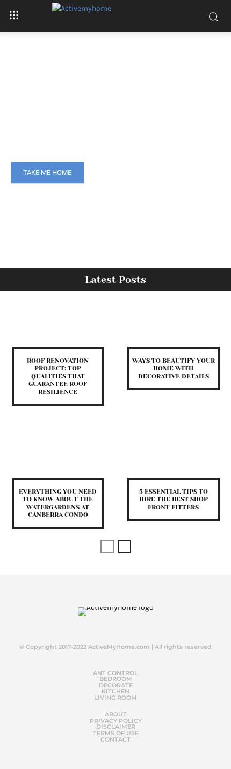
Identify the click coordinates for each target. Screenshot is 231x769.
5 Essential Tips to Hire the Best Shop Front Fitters (173, 499)
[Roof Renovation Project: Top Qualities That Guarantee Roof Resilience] (58, 325)
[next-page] (124, 546)
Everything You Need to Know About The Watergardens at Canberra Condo (58, 503)
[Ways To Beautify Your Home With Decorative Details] (173, 325)
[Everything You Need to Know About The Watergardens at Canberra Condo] (58, 456)
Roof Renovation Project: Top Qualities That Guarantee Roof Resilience (58, 376)
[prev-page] (107, 546)
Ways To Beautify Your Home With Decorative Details (173, 368)
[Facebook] (90, 624)
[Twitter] (112, 624)
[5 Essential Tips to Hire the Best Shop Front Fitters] (173, 456)
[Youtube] (133, 624)
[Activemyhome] (115, 16)
